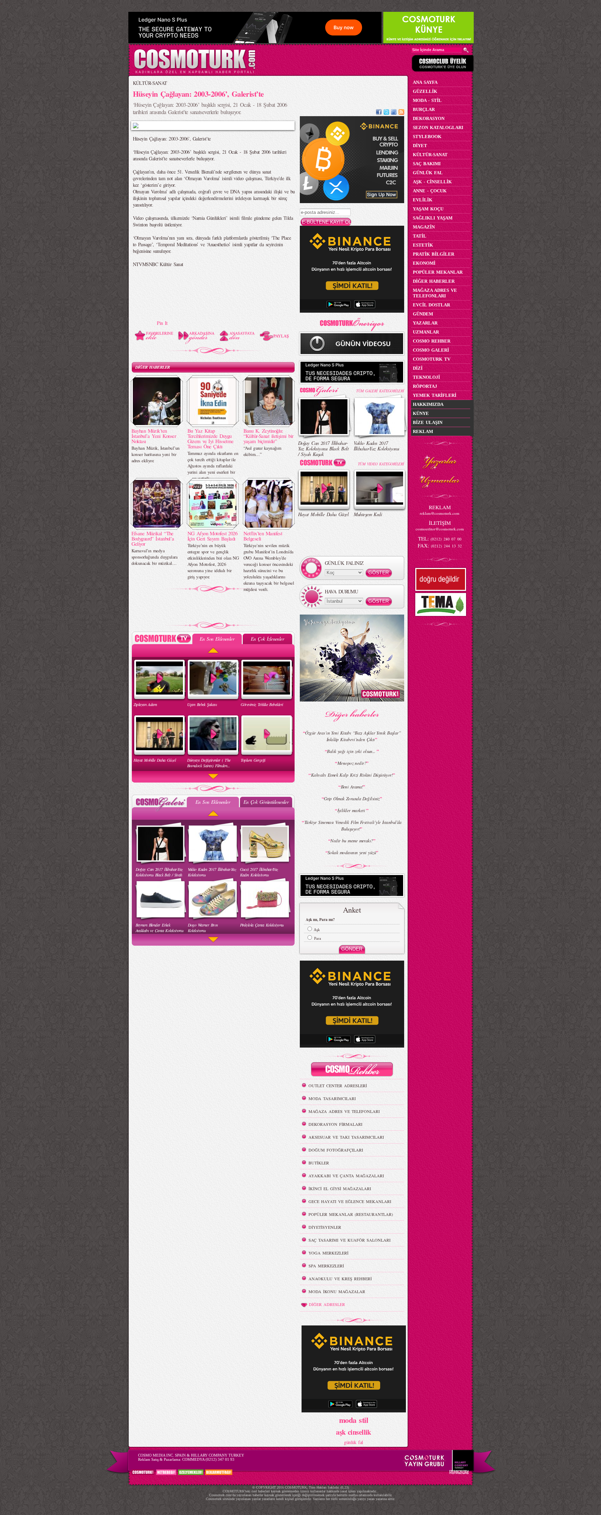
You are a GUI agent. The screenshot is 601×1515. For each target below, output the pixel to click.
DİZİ (418, 368)
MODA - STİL (427, 100)
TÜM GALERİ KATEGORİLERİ (380, 390)
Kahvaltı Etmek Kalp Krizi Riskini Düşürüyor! (352, 775)
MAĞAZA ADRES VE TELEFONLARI (344, 1111)
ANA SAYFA (425, 82)
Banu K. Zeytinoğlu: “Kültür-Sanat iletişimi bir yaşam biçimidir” (268, 435)
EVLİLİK (422, 199)
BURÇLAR (424, 109)
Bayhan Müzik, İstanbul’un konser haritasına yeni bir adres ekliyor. (155, 454)
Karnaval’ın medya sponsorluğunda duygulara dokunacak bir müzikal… (154, 556)
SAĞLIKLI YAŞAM (432, 218)
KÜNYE (421, 413)
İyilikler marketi (352, 810)
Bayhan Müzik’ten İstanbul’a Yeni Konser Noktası (153, 435)
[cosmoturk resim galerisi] (324, 389)
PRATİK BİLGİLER (433, 254)
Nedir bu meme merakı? (351, 840)
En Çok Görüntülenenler (266, 802)
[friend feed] (393, 113)
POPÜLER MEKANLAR (438, 272)
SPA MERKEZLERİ (326, 1265)
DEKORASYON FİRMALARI (335, 1124)
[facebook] (379, 113)
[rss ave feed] (401, 113)
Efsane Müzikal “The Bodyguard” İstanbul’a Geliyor (152, 538)
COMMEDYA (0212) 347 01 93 (208, 1459)
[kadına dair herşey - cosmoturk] (194, 72)
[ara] (466, 50)
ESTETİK (423, 245)
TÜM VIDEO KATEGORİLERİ (381, 463)
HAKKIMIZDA (428, 404)
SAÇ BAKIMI (427, 163)
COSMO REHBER (431, 341)
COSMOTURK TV (431, 359)
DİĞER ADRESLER (327, 1304)
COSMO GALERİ (431, 350)
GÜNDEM (423, 313)
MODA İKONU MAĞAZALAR (336, 1291)
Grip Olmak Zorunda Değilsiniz (352, 798)
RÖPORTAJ (425, 386)
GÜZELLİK (425, 91)
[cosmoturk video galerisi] (324, 463)
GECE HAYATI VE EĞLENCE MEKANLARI (349, 1201)
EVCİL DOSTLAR (431, 304)
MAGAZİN (424, 227)
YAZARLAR (425, 323)
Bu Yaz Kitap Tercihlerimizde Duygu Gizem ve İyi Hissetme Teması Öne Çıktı (210, 438)
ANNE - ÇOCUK (430, 190)
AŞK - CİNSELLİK (432, 181)
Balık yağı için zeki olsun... (351, 751)
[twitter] (386, 113)
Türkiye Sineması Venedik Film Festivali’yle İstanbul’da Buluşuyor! (353, 825)
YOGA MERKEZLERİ (328, 1253)
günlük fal (353, 1442)
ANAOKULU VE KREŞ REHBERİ (340, 1278)
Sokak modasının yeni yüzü (352, 852)
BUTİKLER (318, 1162)
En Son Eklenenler (217, 638)
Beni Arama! (352, 787)
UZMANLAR (426, 332)
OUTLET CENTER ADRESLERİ (337, 1085)
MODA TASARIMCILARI (332, 1098)
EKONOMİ (424, 263)
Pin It (162, 323)
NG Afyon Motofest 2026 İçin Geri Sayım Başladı (212, 536)
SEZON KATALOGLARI (438, 127)
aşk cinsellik (353, 1432)
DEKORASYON (428, 118)
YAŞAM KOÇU (428, 208)
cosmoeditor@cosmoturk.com (440, 528)
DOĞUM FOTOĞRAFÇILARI (335, 1150)
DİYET (420, 145)
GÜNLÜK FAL (428, 172)
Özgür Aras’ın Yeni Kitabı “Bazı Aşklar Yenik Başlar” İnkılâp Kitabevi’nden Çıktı (353, 736)
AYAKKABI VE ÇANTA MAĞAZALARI (346, 1175)
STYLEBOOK (427, 136)
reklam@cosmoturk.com (439, 513)
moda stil (353, 1419)
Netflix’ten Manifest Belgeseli (262, 536)
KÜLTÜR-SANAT (150, 83)
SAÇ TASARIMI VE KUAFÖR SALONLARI (349, 1240)
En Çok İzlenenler (267, 638)
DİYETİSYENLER (324, 1227)
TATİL (419, 236)
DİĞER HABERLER (152, 367)
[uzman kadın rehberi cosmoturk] (352, 1070)
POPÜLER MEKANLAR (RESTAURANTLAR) (350, 1214)
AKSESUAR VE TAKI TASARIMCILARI (346, 1137)
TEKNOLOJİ (426, 377)
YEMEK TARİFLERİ (434, 395)
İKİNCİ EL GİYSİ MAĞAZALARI (339, 1188)
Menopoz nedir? (351, 763)
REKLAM (423, 431)
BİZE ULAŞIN (427, 422)
